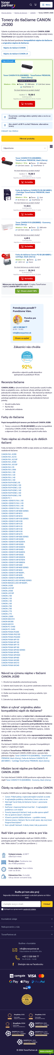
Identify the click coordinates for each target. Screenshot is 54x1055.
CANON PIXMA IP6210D (10, 634)
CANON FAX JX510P (9, 465)
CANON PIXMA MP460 (10, 658)
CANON (33, 13)
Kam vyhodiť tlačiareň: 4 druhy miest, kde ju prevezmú (26, 825)
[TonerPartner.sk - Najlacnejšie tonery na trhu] (8, 4)
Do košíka (29, 104)
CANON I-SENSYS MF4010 (11, 513)
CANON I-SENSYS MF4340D (12, 549)
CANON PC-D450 (8, 629)
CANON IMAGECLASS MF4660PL (14, 583)
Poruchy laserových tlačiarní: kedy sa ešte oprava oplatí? (27, 812)
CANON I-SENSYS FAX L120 (12, 503)
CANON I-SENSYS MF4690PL (13, 578)
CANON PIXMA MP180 (10, 647)
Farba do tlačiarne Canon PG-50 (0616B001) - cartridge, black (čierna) (34, 256)
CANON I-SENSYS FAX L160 (12, 508)
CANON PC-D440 (8, 627)
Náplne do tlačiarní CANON (14, 48)
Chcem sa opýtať (22, 338)
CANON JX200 (7, 585)
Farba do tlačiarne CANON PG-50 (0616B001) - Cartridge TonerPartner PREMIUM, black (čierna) (34, 192)
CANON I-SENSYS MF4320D (12, 539)
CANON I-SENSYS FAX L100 (12, 501)
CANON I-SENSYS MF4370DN (13, 560)
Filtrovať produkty (27, 139)
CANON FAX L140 (8, 477)
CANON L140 (6, 601)
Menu (48, 5)
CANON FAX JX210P (9, 459)
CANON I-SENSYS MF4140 (11, 529)
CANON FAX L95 (7, 467)
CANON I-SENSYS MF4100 (11, 521)
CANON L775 (6, 614)
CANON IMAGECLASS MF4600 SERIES (16, 580)
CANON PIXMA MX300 (10, 660)
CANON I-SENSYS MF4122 (11, 526)
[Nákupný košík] (35, 5)
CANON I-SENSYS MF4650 (11, 570)
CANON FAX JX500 (8, 462)
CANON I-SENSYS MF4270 (11, 534)
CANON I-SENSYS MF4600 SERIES (15, 567)
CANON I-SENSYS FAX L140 (12, 506)
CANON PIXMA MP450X (10, 655)
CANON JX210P (7, 588)
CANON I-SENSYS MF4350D (12, 555)
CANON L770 (6, 611)
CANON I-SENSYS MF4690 (11, 575)
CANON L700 (6, 606)
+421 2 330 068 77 (20, 327)
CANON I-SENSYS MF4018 (11, 516)
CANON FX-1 (6, 498)
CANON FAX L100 (8, 472)
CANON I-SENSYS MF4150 (11, 531)
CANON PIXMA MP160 (10, 642)
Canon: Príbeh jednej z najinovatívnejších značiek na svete (27, 797)
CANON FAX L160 (8, 480)
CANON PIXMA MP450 (10, 652)
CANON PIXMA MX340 (10, 665)
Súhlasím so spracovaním (20, 909)
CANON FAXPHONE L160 (11, 493)
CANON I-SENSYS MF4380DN (13, 562)
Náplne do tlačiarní (20, 13)
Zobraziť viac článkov (9, 131)
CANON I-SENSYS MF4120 (11, 524)
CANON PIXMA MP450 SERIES (13, 650)
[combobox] (24, 148)
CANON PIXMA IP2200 (10, 632)
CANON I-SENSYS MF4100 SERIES (15, 519)
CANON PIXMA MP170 (10, 645)
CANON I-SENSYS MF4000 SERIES (15, 511)
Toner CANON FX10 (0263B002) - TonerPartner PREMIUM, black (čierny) (27, 76)
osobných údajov (29, 909)
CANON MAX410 (8, 619)
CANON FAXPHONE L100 (11, 485)
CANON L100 (6, 596)
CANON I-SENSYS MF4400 (11, 565)
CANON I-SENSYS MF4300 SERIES (15, 537)
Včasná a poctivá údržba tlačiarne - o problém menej (25, 817)
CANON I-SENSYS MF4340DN (13, 552)
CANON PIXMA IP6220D (10, 637)
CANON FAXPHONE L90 (10, 483)
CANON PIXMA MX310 (10, 663)
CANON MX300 (7, 622)
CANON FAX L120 (8, 475)
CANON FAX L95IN (8, 470)
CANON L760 (6, 609)
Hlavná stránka (6, 13)
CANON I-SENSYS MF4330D (12, 544)
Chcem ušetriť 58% (29, 291)
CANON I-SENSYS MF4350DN (13, 557)
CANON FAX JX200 (8, 454)
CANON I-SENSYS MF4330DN (13, 547)
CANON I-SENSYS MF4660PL (13, 573)
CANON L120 (6, 598)
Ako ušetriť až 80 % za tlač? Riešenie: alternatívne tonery (28, 125)
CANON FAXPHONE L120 (11, 488)
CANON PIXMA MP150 (10, 640)
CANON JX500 (7, 591)
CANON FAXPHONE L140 (11, 490)
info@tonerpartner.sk (22, 333)
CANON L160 (6, 604)
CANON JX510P (7, 593)
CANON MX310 (7, 624)
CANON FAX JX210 (8, 457)
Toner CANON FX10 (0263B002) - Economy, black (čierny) (28, 780)
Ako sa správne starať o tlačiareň (18, 815)
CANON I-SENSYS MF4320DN (13, 542)
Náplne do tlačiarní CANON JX (15, 54)
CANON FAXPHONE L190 (11, 495)
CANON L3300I (7, 616)
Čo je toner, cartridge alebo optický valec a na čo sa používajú (29, 117)
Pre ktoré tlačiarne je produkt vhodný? (27, 90)
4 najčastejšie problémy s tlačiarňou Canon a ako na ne (26, 799)
